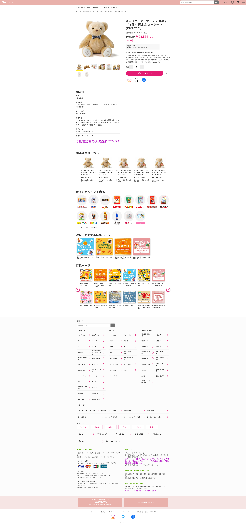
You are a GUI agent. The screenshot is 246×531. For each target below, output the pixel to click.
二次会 (110, 427)
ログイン (226, 2)
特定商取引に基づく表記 (141, 512)
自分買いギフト (87, 131)
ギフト (124, 427)
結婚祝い (79, 131)
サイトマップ (94, 512)
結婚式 (97, 427)
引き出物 (138, 427)
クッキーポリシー (127, 512)
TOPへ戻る (153, 512)
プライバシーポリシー (114, 512)
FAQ (87, 477)
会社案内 (103, 512)
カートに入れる (144, 73)
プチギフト (82, 427)
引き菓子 (152, 427)
